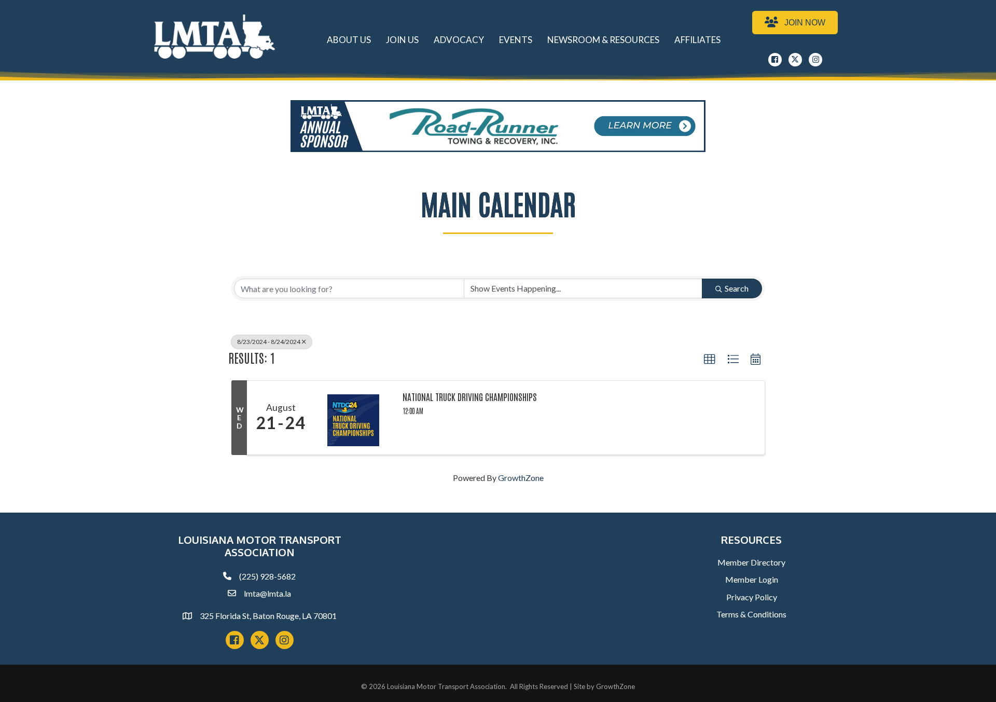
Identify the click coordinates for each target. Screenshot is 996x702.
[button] (709, 359)
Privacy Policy (751, 597)
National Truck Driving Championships (470, 397)
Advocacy (459, 39)
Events (515, 39)
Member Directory (751, 562)
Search (737, 288)
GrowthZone (521, 478)
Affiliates (697, 39)
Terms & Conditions (751, 614)
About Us (349, 39)
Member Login (751, 579)
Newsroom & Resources (603, 39)
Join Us (402, 39)
